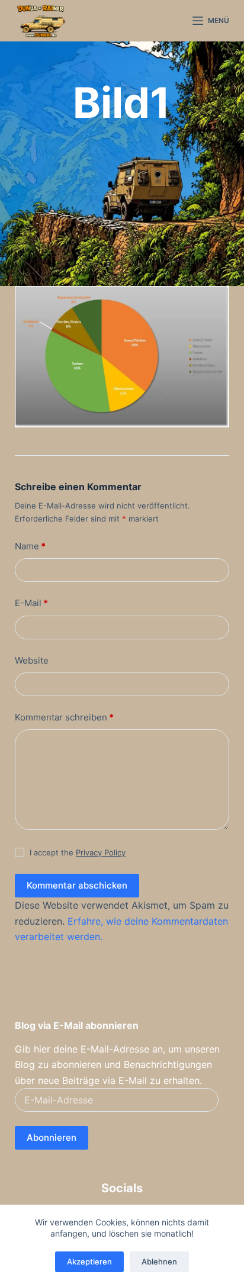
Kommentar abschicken (77, 885)
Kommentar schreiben (64, 717)
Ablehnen (159, 1261)
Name (30, 546)
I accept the (78, 852)
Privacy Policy (101, 852)
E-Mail (31, 603)
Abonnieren (51, 1137)
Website (32, 660)
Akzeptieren (89, 1261)
